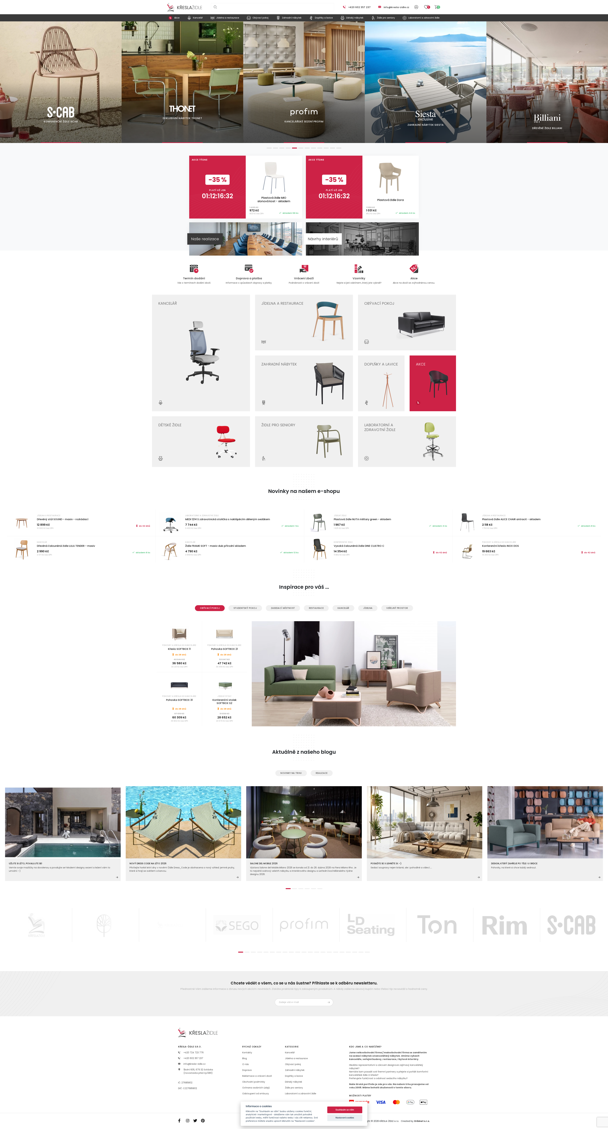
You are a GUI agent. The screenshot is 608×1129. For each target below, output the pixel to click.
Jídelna (367, 608)
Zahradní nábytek (294, 1070)
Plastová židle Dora (390, 200)
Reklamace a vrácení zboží (257, 1076)
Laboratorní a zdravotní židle (300, 1093)
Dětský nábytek (293, 1081)
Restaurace (316, 608)
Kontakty (247, 1052)
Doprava (247, 1070)
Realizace (322, 773)
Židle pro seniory (294, 1087)
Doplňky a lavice (294, 1076)
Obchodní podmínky (253, 1081)
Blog (244, 1058)
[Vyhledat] (214, 7)
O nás (245, 1064)
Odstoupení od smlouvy (255, 1093)
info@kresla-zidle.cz (396, 7)
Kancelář (343, 608)
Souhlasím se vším (345, 1109)
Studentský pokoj (245, 608)
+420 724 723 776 (193, 1052)
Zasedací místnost (283, 608)
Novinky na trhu (291, 773)
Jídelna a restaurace (296, 1058)
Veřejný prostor (397, 608)
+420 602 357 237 (359, 7)
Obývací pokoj (210, 608)
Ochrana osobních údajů (256, 1087)
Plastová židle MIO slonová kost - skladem (273, 199)
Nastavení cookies (345, 1117)
